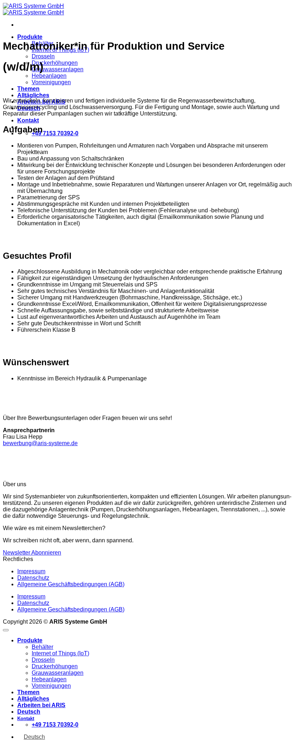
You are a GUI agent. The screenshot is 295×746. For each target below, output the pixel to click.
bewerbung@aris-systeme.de (40, 443)
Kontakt (28, 120)
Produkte (29, 37)
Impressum (31, 571)
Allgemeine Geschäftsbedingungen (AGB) (70, 584)
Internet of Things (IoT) (60, 653)
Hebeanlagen (49, 76)
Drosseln (43, 56)
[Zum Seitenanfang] (6, 630)
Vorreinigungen (51, 82)
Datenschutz (33, 578)
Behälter (42, 647)
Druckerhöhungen (55, 63)
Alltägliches (33, 95)
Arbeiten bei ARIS (41, 705)
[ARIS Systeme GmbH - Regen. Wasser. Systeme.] (33, 9)
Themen (28, 89)
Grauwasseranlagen (57, 69)
